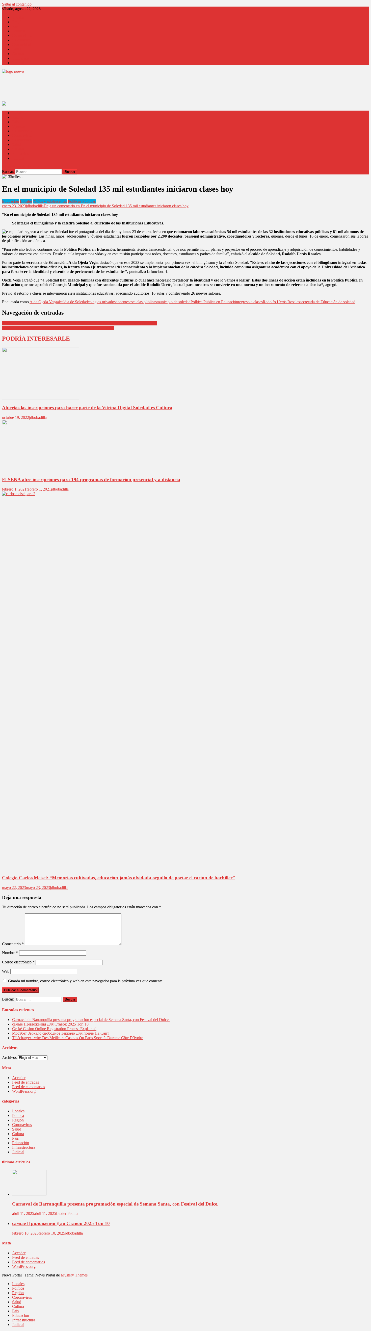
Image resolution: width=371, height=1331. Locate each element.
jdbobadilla (35, 206)
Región (18, 22)
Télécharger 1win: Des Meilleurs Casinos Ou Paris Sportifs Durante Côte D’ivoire (77, 1038)
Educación (20, 58)
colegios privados (102, 302)
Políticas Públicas (82, 201)
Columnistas (22, 35)
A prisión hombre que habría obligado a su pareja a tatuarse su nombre (58, 328)
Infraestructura (23, 1147)
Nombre (10, 953)
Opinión (18, 31)
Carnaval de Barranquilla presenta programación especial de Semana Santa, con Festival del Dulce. (91, 1019)
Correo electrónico (18, 962)
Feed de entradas (25, 1082)
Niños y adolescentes (50, 201)
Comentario (13, 944)
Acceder (18, 1078)
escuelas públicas (143, 302)
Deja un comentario (116, 206)
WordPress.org (24, 1091)
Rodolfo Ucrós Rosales (281, 302)
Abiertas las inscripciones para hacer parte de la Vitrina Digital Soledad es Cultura (87, 407)
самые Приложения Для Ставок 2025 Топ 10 (50, 1024)
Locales (18, 17)
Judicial (18, 63)
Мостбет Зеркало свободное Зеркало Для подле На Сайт (60, 1033)
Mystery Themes (74, 1275)
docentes (122, 302)
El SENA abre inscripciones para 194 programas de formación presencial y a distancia (91, 479)
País (15, 26)
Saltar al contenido (17, 4)
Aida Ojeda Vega (43, 302)
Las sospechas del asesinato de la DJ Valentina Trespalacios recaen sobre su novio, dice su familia (79, 323)
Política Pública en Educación (214, 302)
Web (5, 971)
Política (18, 1115)
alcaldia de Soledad (72, 302)
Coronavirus (22, 40)
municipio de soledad (174, 302)
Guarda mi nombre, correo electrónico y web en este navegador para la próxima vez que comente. (86, 981)
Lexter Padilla (67, 1213)
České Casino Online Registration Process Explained (54, 1029)
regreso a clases (250, 302)
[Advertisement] (94, 89)
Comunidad (21, 44)
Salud (16, 49)
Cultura (18, 54)
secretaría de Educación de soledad (327, 302)
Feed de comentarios (28, 1087)
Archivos (9, 1057)
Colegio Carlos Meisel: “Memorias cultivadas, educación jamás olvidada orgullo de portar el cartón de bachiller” (118, 877)
